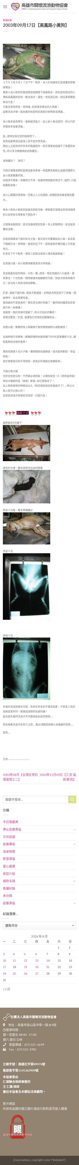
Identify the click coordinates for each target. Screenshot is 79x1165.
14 (47, 960)
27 (36, 973)
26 (25, 973)
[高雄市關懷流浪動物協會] (39, 7)
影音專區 (9, 858)
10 (4, 960)
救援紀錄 (7, 20)
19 (25, 967)
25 (14, 973)
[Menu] (5, 6)
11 (14, 960)
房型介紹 (9, 873)
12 (25, 960)
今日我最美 (10, 822)
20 (36, 967)
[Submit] (72, 799)
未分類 (7, 895)
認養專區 (9, 903)
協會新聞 (9, 851)
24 (4, 973)
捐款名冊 (9, 881)
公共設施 (9, 836)
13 (36, 960)
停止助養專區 (12, 829)
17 (4, 967)
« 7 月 (6, 989)
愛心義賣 (9, 866)
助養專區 (9, 844)
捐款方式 (22, 413)
